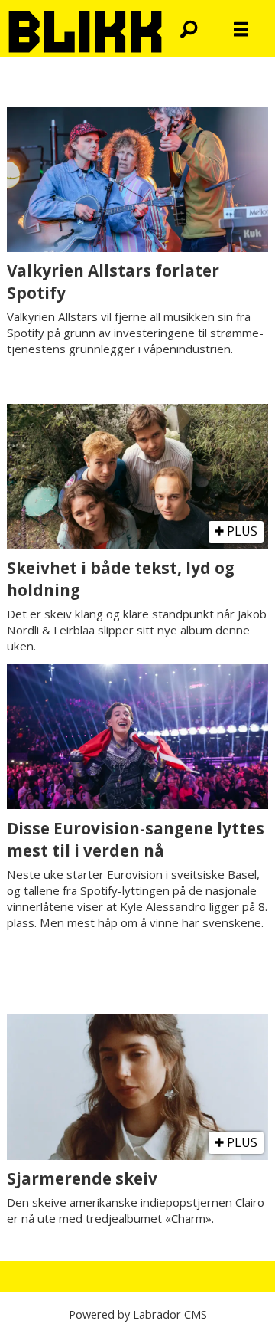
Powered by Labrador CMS (138, 1314)
